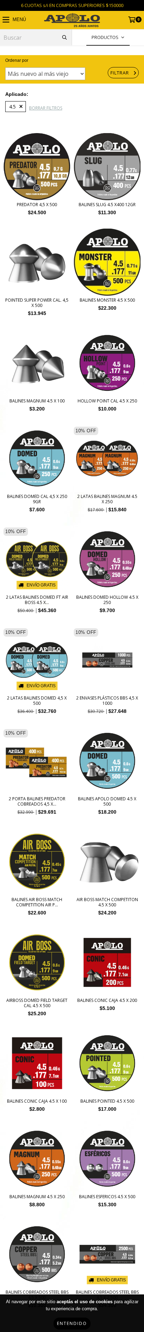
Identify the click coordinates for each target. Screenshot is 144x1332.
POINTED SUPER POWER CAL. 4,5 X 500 (37, 302)
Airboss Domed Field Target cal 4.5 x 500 (36, 1003)
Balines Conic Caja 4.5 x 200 (107, 1000)
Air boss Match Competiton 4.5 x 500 (107, 902)
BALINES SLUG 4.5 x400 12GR (107, 204)
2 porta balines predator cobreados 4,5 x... (37, 801)
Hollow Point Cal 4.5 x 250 (107, 400)
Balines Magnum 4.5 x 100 (37, 400)
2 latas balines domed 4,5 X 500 (37, 700)
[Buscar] (64, 37)
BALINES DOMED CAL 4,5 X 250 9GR (37, 499)
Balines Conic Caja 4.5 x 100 (37, 1101)
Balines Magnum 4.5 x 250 (37, 1196)
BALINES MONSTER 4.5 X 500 (107, 300)
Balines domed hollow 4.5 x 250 (107, 600)
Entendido (72, 1323)
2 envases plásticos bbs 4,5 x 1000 (107, 700)
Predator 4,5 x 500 (37, 204)
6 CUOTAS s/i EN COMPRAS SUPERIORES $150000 (72, 5)
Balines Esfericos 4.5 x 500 (107, 1196)
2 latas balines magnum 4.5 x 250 (107, 499)
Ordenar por (16, 60)
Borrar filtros (45, 108)
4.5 (12, 106)
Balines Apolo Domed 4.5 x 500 (107, 801)
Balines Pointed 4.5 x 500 (107, 1101)
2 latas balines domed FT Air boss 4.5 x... (37, 600)
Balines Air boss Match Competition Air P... (37, 902)
